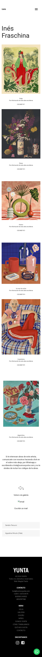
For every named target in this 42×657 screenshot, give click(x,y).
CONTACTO (21, 630)
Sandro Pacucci (11, 525)
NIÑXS (21, 618)
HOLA (21, 609)
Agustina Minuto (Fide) (13, 533)
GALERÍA (21, 612)
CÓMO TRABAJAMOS (21, 624)
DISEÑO (21, 615)
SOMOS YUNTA (21, 621)
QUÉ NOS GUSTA (21, 627)
